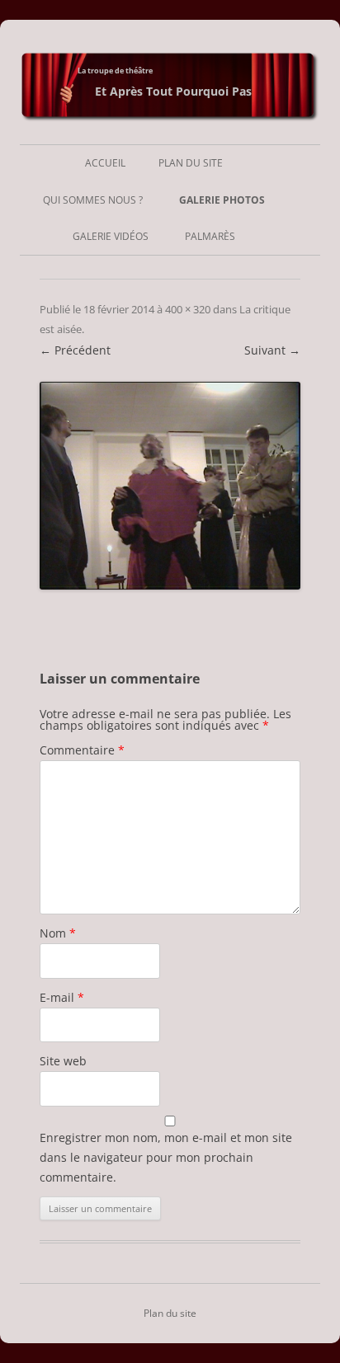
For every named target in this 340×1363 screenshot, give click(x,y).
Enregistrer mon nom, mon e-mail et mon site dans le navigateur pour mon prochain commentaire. (166, 1157)
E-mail (62, 997)
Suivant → (272, 350)
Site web (63, 1061)
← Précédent (75, 350)
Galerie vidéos (111, 236)
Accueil (105, 163)
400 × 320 (187, 309)
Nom (58, 933)
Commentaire (82, 750)
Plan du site (190, 163)
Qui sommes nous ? (93, 200)
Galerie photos (222, 200)
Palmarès (210, 236)
